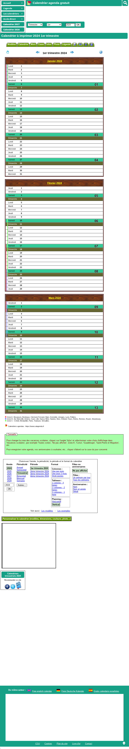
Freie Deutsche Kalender (73, 691)
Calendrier (23, 44)
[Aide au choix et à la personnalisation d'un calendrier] (91, 44)
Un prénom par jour (81, 477)
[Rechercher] (125, 3)
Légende (66, 44)
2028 (9, 478)
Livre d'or (76, 743)
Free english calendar (42, 691)
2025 (9, 471)
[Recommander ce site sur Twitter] (12, 588)
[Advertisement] (76, 13)
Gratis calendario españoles (106, 691)
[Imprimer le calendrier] (86, 44)
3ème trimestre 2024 (39, 474)
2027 (9, 476)
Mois (33, 44)
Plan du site (62, 743)
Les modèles (47, 511)
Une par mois (58, 471)
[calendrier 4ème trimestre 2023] (37, 53)
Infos (48, 44)
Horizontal (56, 501)
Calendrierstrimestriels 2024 (13, 574)
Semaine (21, 481)
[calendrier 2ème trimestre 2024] (72, 53)
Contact (88, 743)
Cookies (48, 743)
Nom (75, 487)
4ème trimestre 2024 (39, 476)
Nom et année (79, 489)
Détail (75, 491)
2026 (9, 474)
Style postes (57, 476)
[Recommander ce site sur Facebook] (7, 588)
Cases (41, 44)
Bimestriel (21, 476)
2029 (9, 481)
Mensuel (20, 478)
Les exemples (63, 511)
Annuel (20, 467)
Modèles (12, 44)
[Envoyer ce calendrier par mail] (80, 44)
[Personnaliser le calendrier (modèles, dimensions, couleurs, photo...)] (101, 52)
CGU (37, 743)
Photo (57, 44)
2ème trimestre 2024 (39, 471)
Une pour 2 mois (59, 473)
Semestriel (21, 470)
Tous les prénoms (81, 480)
